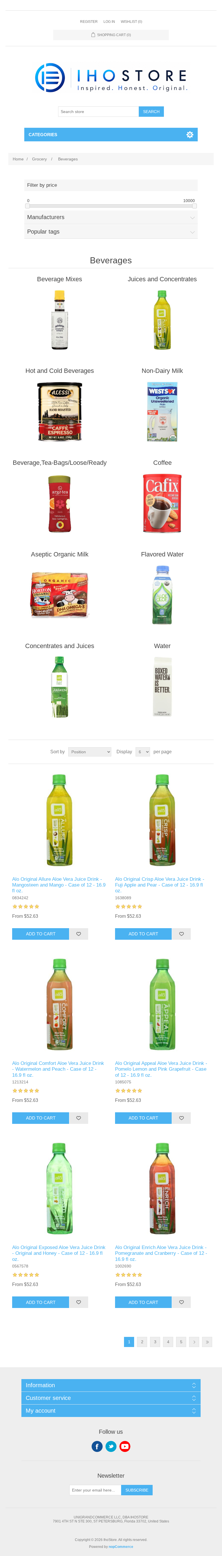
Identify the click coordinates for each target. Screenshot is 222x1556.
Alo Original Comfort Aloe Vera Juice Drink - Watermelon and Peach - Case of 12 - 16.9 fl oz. (58, 1069)
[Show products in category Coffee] (162, 503)
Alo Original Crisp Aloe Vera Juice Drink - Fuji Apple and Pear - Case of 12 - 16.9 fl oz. (159, 885)
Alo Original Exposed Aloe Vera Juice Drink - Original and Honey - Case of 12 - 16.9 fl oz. (59, 1253)
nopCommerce (121, 1547)
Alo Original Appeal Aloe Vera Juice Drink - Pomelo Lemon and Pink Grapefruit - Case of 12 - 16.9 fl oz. (161, 1069)
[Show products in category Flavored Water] (162, 595)
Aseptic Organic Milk (59, 554)
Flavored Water (162, 554)
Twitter (111, 1446)
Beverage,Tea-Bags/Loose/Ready (60, 462)
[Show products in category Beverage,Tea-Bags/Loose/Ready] (59, 503)
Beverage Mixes (59, 279)
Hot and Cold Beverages (59, 370)
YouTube (124, 1446)
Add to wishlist (78, 934)
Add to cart (41, 933)
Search (151, 111)
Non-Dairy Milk (162, 370)
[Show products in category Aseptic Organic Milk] (59, 595)
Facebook (97, 1446)
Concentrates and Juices (59, 646)
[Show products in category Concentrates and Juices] (59, 686)
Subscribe (136, 1490)
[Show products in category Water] (162, 686)
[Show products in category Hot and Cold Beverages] (59, 411)
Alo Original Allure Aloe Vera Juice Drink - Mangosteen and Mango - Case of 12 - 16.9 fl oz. (59, 885)
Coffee (162, 462)
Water (162, 646)
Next (194, 1342)
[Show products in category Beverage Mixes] (59, 320)
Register (89, 22)
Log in (109, 22)
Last (207, 1342)
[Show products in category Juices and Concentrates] (162, 320)
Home (18, 159)
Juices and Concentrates (162, 279)
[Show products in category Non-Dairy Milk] (162, 411)
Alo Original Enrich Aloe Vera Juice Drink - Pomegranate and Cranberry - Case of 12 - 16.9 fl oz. (161, 1253)
